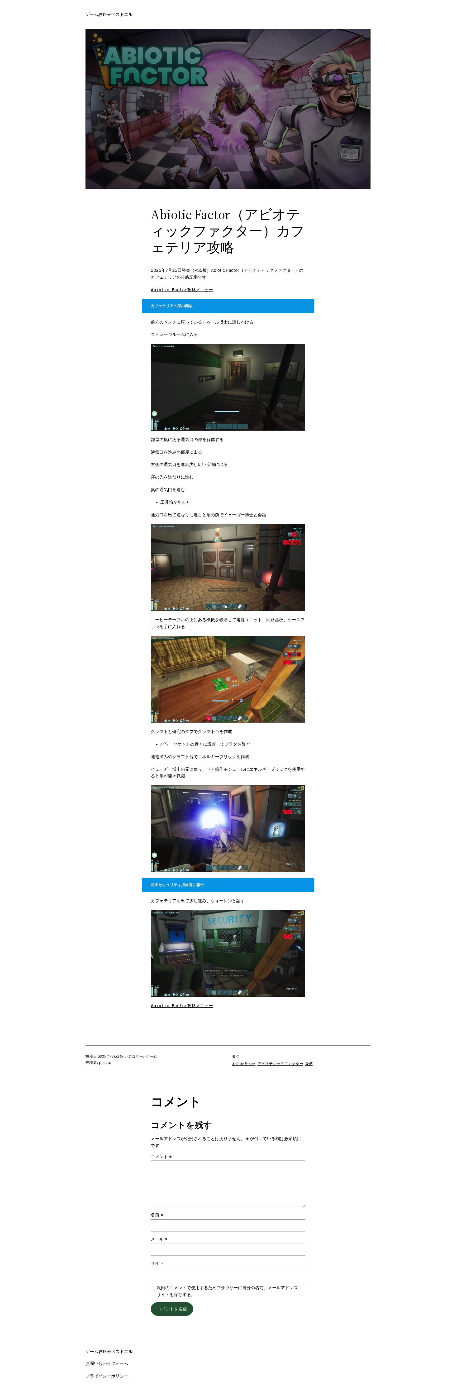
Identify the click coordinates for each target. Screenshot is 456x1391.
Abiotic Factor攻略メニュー (182, 289)
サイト (157, 1263)
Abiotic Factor (243, 1063)
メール (159, 1238)
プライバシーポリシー (107, 1375)
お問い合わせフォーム (107, 1363)
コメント (161, 1156)
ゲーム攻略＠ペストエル (109, 14)
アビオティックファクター (280, 1063)
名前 (157, 1214)
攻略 (309, 1063)
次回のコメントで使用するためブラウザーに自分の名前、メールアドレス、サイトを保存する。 (229, 1291)
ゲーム (151, 1056)
